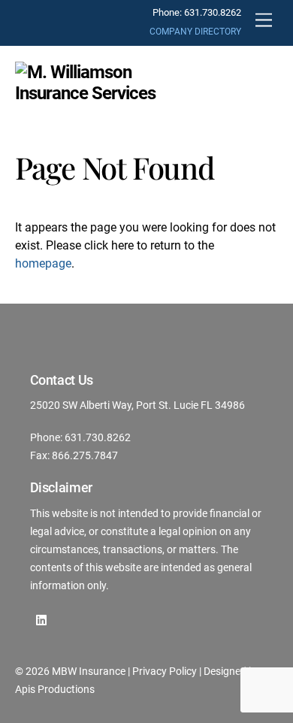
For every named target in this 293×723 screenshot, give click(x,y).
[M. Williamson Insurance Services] (90, 93)
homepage (43, 263)
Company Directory (195, 31)
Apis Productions (55, 689)
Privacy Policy (164, 671)
